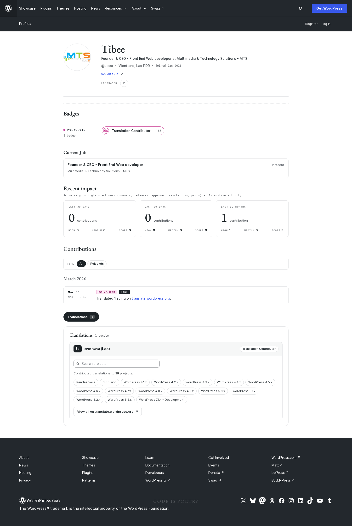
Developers (154, 473)
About (24, 457)
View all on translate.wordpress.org (105, 411)
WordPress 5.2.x (88, 399)
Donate (216, 473)
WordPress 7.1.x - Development (161, 399)
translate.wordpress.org (151, 298)
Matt (277, 465)
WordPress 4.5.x (260, 382)
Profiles (25, 24)
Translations (80, 317)
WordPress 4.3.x (198, 382)
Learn (149, 457)
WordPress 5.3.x (120, 399)
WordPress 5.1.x (244, 391)
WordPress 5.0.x (213, 391)
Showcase (90, 457)
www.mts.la (110, 74)
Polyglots (97, 263)
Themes (88, 465)
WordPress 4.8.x (150, 391)
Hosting (25, 473)
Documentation (157, 465)
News (23, 465)
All (81, 263)
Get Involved (218, 457)
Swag (214, 480)
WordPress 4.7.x (119, 391)
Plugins (87, 473)
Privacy (25, 480)
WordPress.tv (158, 480)
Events (213, 465)
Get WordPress (329, 8)
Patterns (89, 480)
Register (311, 24)
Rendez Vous (85, 382)
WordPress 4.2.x (166, 382)
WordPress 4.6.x (88, 391)
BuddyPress (283, 480)
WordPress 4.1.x (135, 382)
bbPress (280, 473)
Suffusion (109, 382)
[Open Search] (300, 8)
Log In (326, 24)
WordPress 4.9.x (182, 391)
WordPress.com (286, 457)
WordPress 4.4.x (229, 382)
